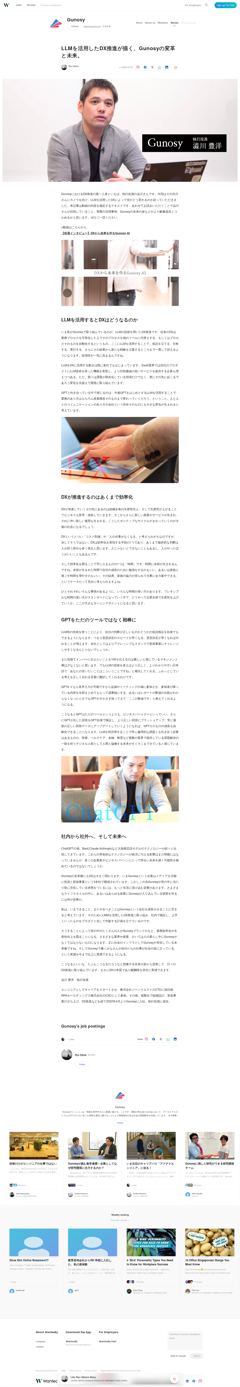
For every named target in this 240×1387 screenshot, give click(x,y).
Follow (75, 26)
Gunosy (76, 20)
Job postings (188, 22)
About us (150, 22)
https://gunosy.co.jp (92, 26)
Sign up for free (225, 5)
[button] (47, 1332)
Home (139, 22)
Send (197, 1356)
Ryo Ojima (74, 66)
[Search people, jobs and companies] (206, 5)
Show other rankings (119, 1220)
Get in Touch (178, 1356)
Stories (174, 22)
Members (163, 22)
